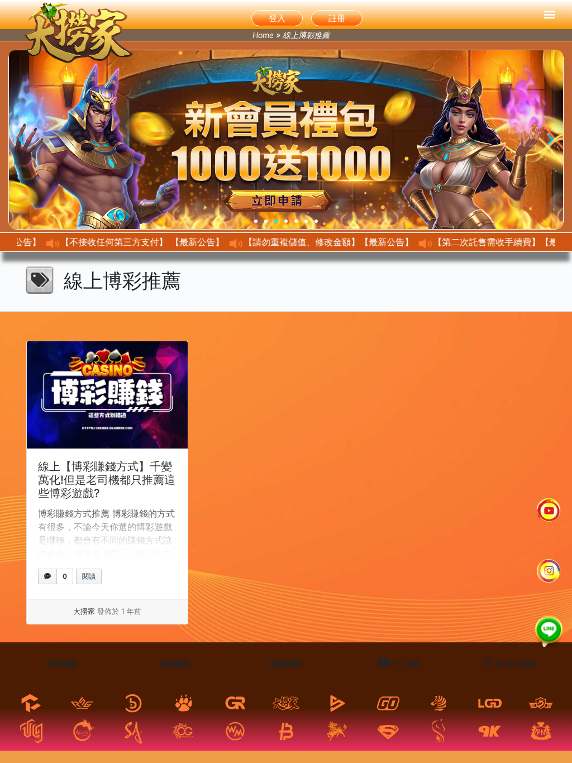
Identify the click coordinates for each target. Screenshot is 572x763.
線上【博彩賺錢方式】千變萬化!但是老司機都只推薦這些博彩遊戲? (106, 480)
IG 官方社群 (515, 663)
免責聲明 (173, 663)
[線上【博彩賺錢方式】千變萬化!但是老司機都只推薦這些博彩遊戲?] (107, 395)
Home (263, 35)
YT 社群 (404, 663)
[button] (550, 15)
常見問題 (61, 663)
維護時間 (286, 663)
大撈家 (84, 611)
